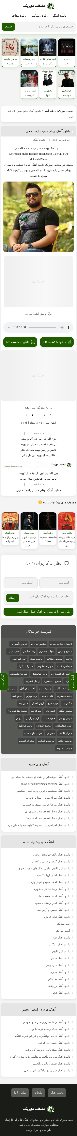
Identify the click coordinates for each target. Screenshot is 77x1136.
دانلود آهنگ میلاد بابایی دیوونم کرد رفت (47, 1049)
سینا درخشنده (64, 666)
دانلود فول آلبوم (61, 951)
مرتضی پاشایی (46, 740)
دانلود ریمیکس (40, 15)
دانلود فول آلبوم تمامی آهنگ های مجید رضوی (44, 868)
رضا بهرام (31, 696)
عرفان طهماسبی (33, 733)
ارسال (12, 597)
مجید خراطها (25, 725)
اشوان (68, 681)
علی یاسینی (47, 696)
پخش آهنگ (57, 1092)
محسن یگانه (65, 710)
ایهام (18, 718)
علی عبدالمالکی (63, 725)
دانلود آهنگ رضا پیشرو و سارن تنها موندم (46, 1022)
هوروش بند (45, 688)
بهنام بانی (17, 696)
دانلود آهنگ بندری (60, 972)
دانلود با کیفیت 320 (54, 342)
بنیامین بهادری (38, 643)
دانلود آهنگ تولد (61, 992)
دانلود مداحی (19, 15)
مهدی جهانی (65, 718)
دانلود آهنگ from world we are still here (47, 818)
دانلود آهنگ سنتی (60, 958)
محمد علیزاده (43, 725)
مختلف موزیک (65, 110)
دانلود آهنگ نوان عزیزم (57, 916)
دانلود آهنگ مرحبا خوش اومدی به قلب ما (46, 804)
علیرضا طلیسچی (19, 673)
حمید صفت (49, 718)
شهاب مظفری (46, 651)
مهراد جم (36, 710)
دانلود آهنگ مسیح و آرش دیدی (53, 909)
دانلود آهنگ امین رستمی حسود (52, 903)
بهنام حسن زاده (40, 148)
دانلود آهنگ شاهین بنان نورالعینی (51, 1063)
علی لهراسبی (19, 658)
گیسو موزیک (63, 930)
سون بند (23, 703)
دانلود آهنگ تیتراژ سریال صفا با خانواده (48, 797)
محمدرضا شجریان (17, 710)
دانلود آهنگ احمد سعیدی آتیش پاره (50, 882)
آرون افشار (38, 703)
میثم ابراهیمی (26, 740)
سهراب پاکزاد (25, 666)
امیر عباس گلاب (63, 688)
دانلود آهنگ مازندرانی (58, 965)
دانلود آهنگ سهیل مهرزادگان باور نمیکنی (47, 1070)
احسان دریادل (27, 688)
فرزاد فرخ (53, 703)
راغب (69, 658)
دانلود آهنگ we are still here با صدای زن (47, 811)
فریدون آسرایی (19, 643)
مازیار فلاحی (65, 733)
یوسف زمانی (65, 740)
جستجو (8, 26)
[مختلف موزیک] (38, 6)
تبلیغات (38, 1092)
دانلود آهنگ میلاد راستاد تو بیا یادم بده (49, 1029)
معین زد (50, 733)
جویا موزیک (63, 923)
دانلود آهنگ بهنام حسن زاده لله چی (47, 131)
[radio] (51, 415)
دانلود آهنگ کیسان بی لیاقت (54, 1042)
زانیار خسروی (32, 681)
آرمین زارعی (32, 718)
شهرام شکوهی (45, 666)
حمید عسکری (64, 696)
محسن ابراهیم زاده (61, 673)
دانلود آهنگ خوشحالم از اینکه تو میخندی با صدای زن (40, 777)
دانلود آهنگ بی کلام (59, 979)
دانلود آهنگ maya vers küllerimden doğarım (45, 783)
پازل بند (12, 688)
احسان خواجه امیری (61, 643)
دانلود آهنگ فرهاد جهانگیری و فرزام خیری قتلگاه (42, 1035)
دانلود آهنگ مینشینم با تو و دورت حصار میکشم (43, 790)
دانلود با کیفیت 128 (17, 342)
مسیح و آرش (65, 651)
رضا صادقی (29, 651)
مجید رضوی (36, 658)
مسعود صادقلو (54, 658)
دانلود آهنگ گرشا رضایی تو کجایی (50, 861)
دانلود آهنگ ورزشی (59, 985)
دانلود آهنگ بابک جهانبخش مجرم (51, 854)
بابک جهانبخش (39, 673)
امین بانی (50, 710)
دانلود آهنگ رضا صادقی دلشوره (52, 889)
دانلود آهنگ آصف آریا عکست (53, 875)
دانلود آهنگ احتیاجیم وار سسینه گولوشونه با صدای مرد (39, 825)
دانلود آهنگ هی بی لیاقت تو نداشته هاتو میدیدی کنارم (39, 1056)
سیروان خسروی (52, 681)
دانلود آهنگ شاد (61, 937)
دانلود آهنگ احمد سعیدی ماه (54, 896)
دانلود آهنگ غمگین (59, 944)
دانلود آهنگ (60, 15)
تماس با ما (20, 1092)
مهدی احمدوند (64, 748)
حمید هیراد (13, 651)
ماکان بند (67, 703)
